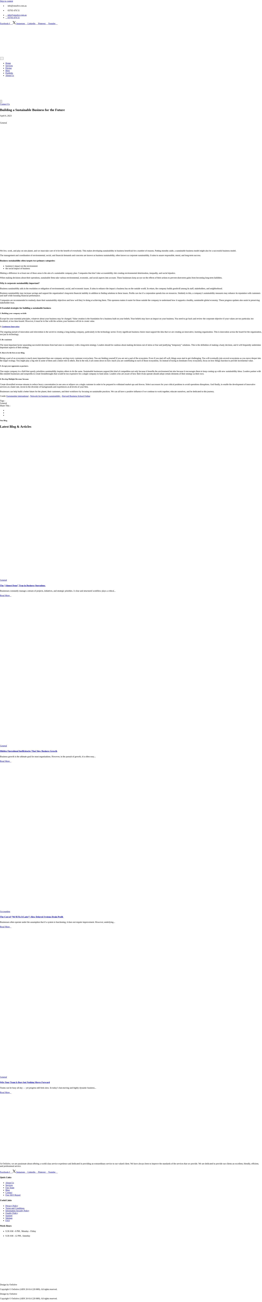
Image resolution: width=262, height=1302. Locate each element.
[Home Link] (10, 99)
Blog (7, 70)
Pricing (8, 68)
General (3, 580)
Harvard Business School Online (76, 396)
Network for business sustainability (45, 396)
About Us (9, 75)
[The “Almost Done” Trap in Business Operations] (131, 505)
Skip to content (6, 1)
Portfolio (9, 73)
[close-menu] (1, 101)
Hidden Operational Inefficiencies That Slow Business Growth (28, 751)
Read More (5, 595)
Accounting (5, 911)
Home (8, 63)
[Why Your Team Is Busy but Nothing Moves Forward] (131, 1002)
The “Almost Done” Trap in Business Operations (23, 585)
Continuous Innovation (10, 327)
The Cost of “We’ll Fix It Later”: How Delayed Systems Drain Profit (32, 917)
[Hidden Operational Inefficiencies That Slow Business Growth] (131, 671)
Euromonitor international (17, 396)
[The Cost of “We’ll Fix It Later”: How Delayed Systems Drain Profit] (131, 836)
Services (9, 66)
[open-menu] (2, 58)
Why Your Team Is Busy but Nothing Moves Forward (25, 1082)
